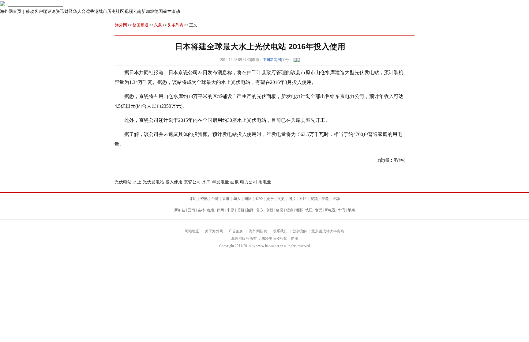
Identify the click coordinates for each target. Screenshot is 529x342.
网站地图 (192, 231)
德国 (158, 11)
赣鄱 (299, 210)
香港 (94, 11)
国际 (248, 199)
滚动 (175, 11)
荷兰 (167, 11)
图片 (292, 199)
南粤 (220, 210)
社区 (120, 11)
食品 (318, 210)
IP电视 (330, 210)
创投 (279, 210)
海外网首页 (10, 11)
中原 (230, 210)
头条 (158, 25)
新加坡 (147, 11)
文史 (281, 199)
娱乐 (270, 199)
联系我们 (280, 231)
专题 (325, 199)
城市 (103, 11)
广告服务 (236, 231)
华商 (341, 210)
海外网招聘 (258, 231)
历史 (111, 11)
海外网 (121, 25)
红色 (211, 210)
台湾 (85, 11)
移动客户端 (36, 11)
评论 (51, 11)
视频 (128, 11)
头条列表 (175, 25)
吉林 (201, 210)
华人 (77, 11)
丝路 (250, 210)
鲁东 (260, 210)
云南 (137, 11)
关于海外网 (214, 231)
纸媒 (351, 210)
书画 (240, 210)
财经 (68, 11)
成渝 (289, 210)
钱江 (309, 210)
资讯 (60, 11)
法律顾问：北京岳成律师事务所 (318, 231)
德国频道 (140, 25)
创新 (269, 210)
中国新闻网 (272, 60)
